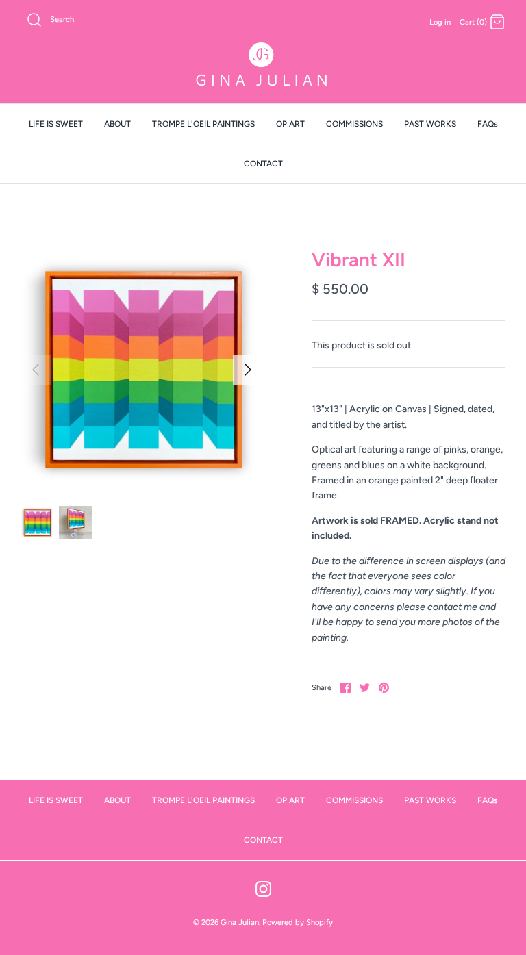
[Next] (248, 370)
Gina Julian (240, 922)
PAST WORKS (430, 124)
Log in (440, 22)
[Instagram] (263, 889)
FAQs (487, 124)
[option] (142, 370)
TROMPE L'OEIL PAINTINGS (203, 124)
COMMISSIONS (354, 124)
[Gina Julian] (263, 66)
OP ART (290, 124)
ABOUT (117, 124)
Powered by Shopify (297, 922)
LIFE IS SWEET (56, 124)
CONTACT (263, 163)
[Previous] (36, 370)
